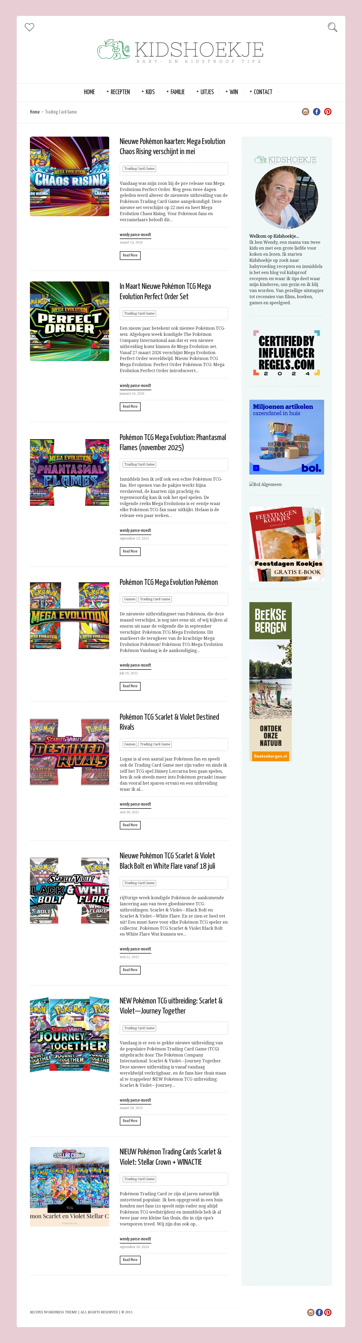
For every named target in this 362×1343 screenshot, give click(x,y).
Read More (130, 255)
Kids (150, 92)
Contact (263, 92)
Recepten (120, 92)
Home (89, 92)
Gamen (129, 599)
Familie (178, 92)
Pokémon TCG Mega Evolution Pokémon (169, 582)
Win (234, 92)
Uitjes (207, 92)
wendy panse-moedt (135, 235)
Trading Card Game (139, 169)
